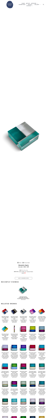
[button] (34, 3)
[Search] (43, 4)
